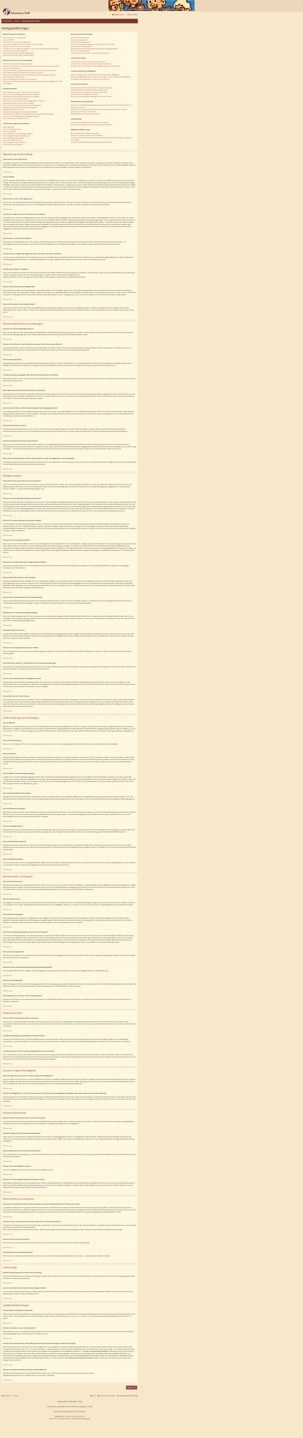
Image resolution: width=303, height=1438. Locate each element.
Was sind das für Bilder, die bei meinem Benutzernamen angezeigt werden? (29, 75)
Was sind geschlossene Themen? (14, 142)
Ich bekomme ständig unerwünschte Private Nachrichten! (91, 64)
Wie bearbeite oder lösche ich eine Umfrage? (18, 103)
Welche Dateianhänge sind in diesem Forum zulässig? (89, 122)
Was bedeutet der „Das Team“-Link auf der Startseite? (89, 53)
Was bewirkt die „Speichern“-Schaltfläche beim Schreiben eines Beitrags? (28, 114)
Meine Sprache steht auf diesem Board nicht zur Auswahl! (23, 72)
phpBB (60, 1406)
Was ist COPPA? (8, 40)
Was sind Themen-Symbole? (13, 144)
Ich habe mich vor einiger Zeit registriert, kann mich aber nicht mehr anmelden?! (31, 49)
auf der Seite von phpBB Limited (79, 1316)
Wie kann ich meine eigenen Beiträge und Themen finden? (91, 96)
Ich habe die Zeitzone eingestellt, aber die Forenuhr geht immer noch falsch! (29, 70)
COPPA (117, 218)
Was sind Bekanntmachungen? (14, 138)
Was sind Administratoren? (80, 38)
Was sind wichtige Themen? (12, 140)
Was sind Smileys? (9, 131)
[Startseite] (16, 12)
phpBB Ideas (102, 1331)
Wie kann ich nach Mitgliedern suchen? (84, 94)
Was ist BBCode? (9, 127)
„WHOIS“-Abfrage (30, 1349)
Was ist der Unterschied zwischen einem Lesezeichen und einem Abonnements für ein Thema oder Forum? (101, 106)
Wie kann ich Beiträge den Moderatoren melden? (20, 112)
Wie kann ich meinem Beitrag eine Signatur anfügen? (21, 96)
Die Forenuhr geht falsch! (11, 68)
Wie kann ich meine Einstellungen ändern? (18, 64)
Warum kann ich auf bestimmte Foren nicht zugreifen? (22, 105)
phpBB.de (26, 398)
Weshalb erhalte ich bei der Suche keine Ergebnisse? (89, 90)
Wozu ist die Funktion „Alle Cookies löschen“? (19, 55)
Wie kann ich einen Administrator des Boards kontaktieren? (92, 142)
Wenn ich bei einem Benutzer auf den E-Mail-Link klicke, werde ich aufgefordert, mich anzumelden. (32, 82)
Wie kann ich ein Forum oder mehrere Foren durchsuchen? (91, 88)
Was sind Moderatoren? (79, 40)
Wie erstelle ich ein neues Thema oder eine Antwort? (21, 92)
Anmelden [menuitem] (133, 14)
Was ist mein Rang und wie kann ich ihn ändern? (20, 79)
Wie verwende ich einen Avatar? (14, 77)
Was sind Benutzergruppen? (81, 42)
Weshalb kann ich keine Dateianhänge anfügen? (19, 107)
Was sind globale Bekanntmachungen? (16, 136)
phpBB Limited (11, 398)
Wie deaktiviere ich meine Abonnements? (85, 114)
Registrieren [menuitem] (119, 14)
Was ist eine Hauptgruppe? (80, 51)
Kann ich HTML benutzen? (12, 129)
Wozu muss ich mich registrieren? (14, 38)
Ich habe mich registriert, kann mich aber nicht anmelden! (23, 44)
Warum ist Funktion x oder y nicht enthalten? (87, 135)
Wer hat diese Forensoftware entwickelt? (85, 133)
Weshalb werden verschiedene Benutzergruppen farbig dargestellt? (94, 49)
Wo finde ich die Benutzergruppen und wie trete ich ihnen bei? (93, 44)
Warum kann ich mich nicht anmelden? (16, 46)
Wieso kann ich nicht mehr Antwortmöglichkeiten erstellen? (24, 101)
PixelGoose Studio (78, 1416)
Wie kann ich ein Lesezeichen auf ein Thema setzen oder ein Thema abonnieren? (99, 109)
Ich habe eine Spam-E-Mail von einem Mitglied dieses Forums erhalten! (95, 66)
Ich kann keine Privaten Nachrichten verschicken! (88, 62)
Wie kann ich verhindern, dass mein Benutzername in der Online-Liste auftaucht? (31, 66)
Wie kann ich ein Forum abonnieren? (84, 112)
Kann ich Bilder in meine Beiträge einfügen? (18, 134)
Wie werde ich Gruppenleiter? (81, 46)
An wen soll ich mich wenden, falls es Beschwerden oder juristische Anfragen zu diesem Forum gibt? (101, 139)
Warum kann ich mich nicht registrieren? (17, 42)
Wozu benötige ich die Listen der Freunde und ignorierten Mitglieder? (95, 75)
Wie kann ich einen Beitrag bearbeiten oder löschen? (21, 94)
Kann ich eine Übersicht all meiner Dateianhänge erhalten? (91, 125)
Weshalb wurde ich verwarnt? (13, 110)
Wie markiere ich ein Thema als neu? (15, 118)
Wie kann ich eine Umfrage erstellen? (16, 99)
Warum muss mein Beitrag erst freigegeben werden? (21, 116)
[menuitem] (106, 1396)
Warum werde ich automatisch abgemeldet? (18, 53)
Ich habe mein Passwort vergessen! (15, 51)
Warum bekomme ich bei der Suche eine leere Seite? (89, 92)
